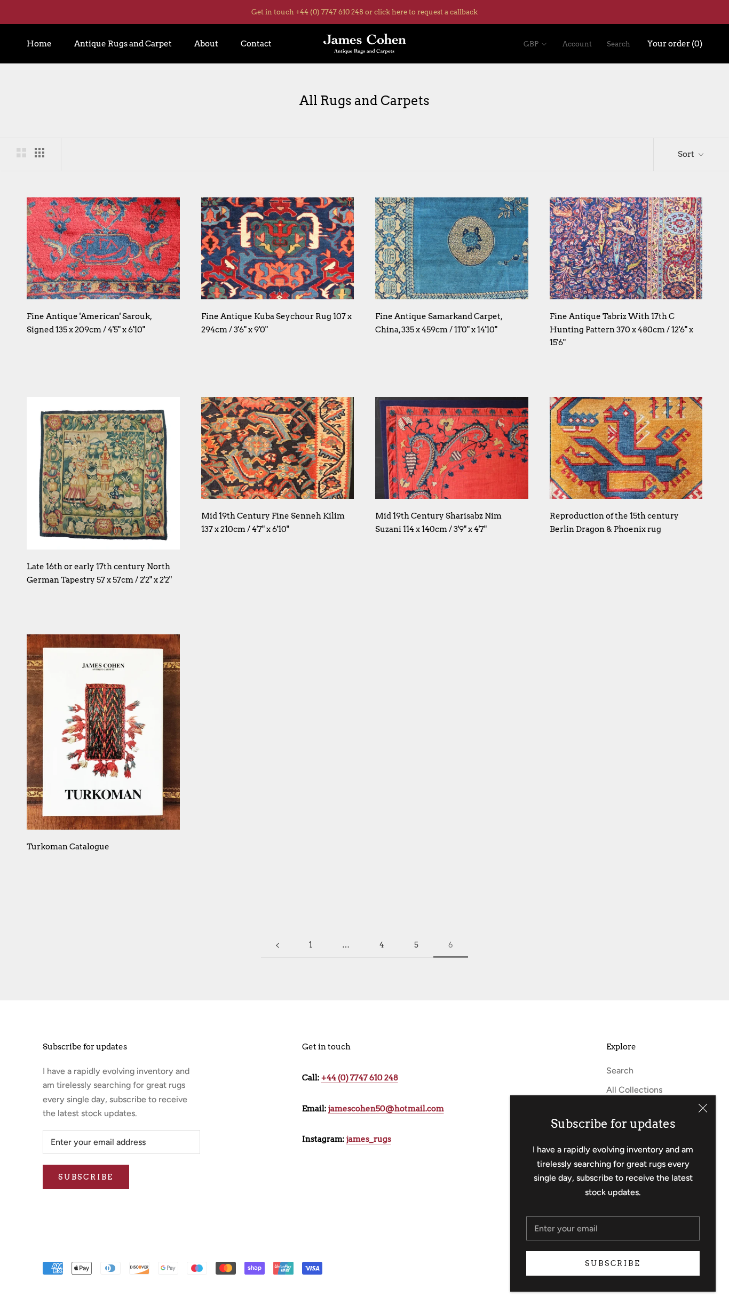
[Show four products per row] (39, 152)
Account (577, 44)
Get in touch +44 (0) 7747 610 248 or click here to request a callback (364, 12)
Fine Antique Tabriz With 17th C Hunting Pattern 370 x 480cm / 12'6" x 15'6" (621, 330)
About (206, 44)
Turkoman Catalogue (68, 847)
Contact (256, 44)
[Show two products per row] (21, 152)
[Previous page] (277, 945)
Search (618, 44)
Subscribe (612, 1263)
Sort (687, 154)
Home (39, 44)
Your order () (674, 44)
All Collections (634, 1090)
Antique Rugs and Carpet (123, 44)
